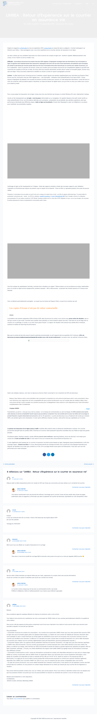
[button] (93, 4)
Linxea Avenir (48, 48)
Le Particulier (23, 48)
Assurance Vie (61, 24)
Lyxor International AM (58, 196)
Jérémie (14, 604)
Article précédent (9, 464)
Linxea (70, 24)
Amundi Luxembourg (45, 196)
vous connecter (18, 698)
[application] (72, 4)
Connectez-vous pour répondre (81, 487)
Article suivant (89, 464)
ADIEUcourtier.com (15, 3)
